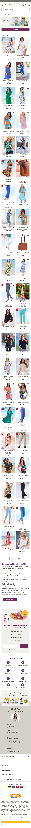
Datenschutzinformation (15, 649)
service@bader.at (13, 732)
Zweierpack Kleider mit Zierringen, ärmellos (8, 81)
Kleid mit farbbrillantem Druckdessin (8, 178)
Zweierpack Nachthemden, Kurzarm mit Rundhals (23, 203)
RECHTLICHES (5, 765)
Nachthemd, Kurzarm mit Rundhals (22, 106)
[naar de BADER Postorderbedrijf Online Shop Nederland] (21, 787)
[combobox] (15, 9)
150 (19, 558)
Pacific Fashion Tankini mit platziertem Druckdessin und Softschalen (22, 476)
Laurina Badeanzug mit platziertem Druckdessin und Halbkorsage (8, 501)
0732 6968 (12, 727)
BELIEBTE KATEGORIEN (8, 756)
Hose (23, 178)
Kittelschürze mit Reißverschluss (23, 277)
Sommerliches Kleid (8, 549)
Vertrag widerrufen (12, 751)
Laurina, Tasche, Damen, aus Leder (23, 253)
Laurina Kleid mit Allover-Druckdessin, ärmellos (8, 277)
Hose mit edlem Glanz (23, 500)
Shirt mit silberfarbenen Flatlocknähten (8, 451)
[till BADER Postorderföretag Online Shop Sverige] (13, 787)
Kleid (8, 55)
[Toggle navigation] (2, 5)
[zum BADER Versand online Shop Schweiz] (17, 787)
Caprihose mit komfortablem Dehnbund (8, 525)
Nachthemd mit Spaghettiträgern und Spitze (23, 130)
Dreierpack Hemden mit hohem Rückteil (23, 550)
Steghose (8, 302)
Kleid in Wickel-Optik (22, 154)
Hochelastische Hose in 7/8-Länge (8, 203)
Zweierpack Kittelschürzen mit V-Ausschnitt (8, 228)
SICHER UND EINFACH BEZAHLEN (11, 761)
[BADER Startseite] (8, 5)
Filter (16, 29)
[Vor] (22, 558)
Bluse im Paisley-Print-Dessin (8, 476)
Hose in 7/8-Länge (8, 252)
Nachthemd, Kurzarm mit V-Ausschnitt (23, 56)
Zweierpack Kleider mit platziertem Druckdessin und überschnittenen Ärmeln (8, 402)
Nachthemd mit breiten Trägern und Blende (8, 377)
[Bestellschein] (25, 5)
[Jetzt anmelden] (24, 646)
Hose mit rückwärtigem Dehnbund (23, 327)
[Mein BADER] (19, 5)
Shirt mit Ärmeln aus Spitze (8, 326)
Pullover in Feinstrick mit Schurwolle (23, 352)
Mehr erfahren (9, 599)
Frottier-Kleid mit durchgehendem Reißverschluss (8, 106)
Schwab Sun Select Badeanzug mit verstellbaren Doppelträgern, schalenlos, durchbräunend (22, 402)
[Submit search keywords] (27, 9)
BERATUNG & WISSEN (7, 774)
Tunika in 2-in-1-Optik (23, 376)
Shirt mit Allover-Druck (8, 154)
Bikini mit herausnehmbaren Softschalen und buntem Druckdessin (8, 131)
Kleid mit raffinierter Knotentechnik (22, 302)
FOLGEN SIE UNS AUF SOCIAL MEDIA (11, 779)
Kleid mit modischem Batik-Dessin (23, 81)
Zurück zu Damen (7, 14)
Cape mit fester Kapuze (8, 351)
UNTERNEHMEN (6, 770)
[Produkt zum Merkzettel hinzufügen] (13, 39)
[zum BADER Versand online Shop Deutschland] (9, 787)
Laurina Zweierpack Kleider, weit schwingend (8, 426)
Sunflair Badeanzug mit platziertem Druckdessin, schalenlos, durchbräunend (23, 228)
